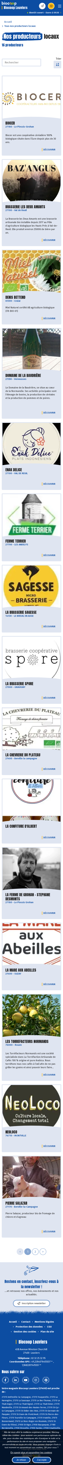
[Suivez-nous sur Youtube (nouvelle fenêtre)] (25, 1380)
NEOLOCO (11, 1132)
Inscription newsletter (34, 1303)
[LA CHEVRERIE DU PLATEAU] (31, 729)
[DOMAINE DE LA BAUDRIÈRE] (31, 350)
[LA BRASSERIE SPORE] (31, 658)
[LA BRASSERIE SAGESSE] (31, 587)
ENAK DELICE (13, 470)
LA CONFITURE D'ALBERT (21, 826)
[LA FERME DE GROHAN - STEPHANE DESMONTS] (31, 869)
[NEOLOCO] (31, 1106)
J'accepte (42, 1460)
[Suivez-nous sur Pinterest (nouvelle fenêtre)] (46, 1380)
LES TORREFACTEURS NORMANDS (26, 1041)
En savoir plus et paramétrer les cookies (31, 1452)
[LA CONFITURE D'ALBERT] (31, 801)
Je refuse (21, 1460)
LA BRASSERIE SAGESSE (20, 612)
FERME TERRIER (15, 541)
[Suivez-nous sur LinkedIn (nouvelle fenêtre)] (15, 1380)
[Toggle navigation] (59, 7)
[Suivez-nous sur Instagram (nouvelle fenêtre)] (35, 1380)
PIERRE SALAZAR (16, 1203)
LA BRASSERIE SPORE (19, 684)
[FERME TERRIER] (31, 515)
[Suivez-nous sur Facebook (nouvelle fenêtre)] (5, 1380)
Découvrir (50, 149)
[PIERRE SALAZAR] (31, 1178)
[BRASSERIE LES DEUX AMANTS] (31, 181)
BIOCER (10, 123)
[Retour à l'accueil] (9, 3)
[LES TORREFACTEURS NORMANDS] (31, 1016)
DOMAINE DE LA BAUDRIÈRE (23, 375)
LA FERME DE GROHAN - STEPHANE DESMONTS (27, 897)
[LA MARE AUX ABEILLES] (31, 945)
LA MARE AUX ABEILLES (20, 970)
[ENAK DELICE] (31, 444)
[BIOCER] (31, 98)
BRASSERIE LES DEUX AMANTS (25, 207)
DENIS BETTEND (15, 297)
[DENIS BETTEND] (31, 272)
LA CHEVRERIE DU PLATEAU (22, 755)
